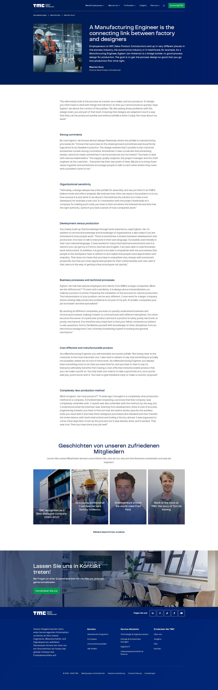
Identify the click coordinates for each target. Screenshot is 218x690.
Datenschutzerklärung (116, 673)
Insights (143, 5)
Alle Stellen (92, 649)
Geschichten (55, 15)
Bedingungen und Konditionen (93, 673)
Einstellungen (150, 673)
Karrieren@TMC (176, 5)
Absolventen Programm (97, 634)
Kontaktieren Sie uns (46, 591)
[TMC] (43, 5)
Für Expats (92, 639)
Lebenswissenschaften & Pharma (132, 653)
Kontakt (157, 649)
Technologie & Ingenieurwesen (134, 634)
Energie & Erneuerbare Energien (131, 640)
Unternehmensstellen (97, 644)
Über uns (158, 634)
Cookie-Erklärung (135, 673)
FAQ (155, 644)
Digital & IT (125, 647)
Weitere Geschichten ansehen (109, 532)
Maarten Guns (69, 15)
